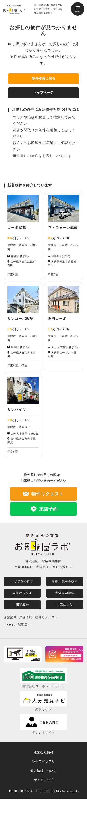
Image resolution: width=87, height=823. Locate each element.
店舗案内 (10, 617)
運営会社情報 (43, 752)
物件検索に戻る (43, 78)
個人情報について (43, 770)
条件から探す (22, 593)
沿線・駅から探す (65, 581)
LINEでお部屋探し (17, 624)
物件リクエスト (46, 617)
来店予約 (26, 617)
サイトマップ (43, 780)
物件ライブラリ (43, 761)
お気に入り (65, 604)
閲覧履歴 (22, 604)
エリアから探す (22, 581)
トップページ (43, 92)
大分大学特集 (65, 593)
